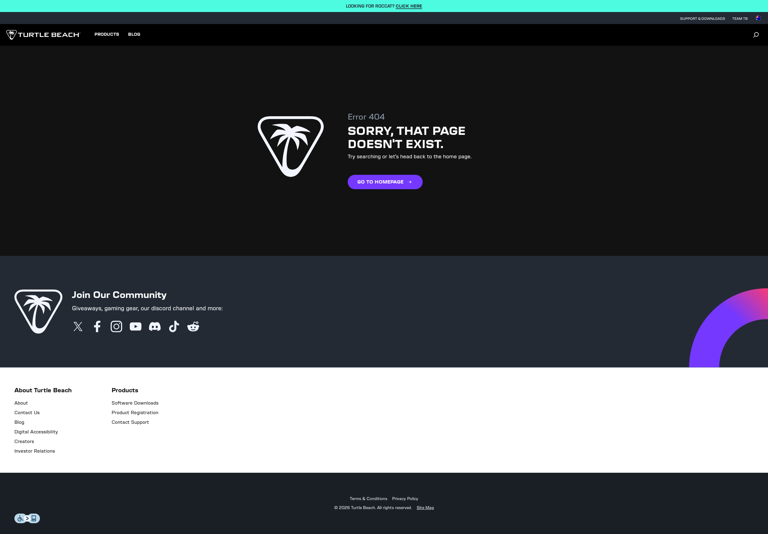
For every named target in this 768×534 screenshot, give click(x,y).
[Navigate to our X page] (78, 327)
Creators (24, 441)
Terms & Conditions (368, 499)
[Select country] (758, 18)
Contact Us (27, 412)
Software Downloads (135, 403)
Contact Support (130, 422)
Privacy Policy (405, 499)
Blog (19, 422)
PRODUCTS (106, 34)
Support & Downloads (702, 18)
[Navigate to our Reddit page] (193, 327)
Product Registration (135, 412)
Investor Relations (34, 451)
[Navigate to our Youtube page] (136, 327)
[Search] (756, 35)
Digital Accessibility (36, 431)
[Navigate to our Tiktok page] (174, 327)
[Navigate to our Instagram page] (116, 327)
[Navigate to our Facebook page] (97, 327)
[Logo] (43, 35)
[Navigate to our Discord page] (155, 327)
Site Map (425, 508)
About (21, 403)
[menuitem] (107, 34)
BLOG (134, 34)
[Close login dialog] (439, 406)
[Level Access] (27, 521)
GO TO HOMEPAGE (380, 182)
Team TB (740, 19)
